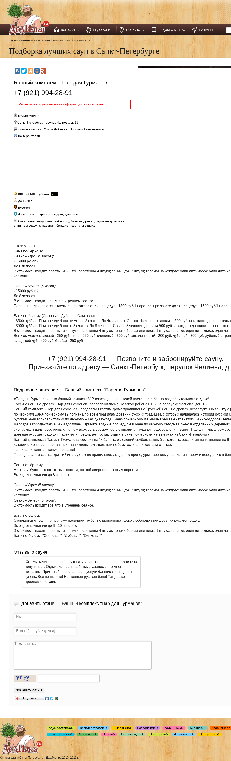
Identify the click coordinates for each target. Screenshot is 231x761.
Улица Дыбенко (55, 129)
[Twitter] (24, 71)
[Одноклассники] (30, 71)
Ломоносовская (29, 129)
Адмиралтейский (61, 728)
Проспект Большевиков (86, 129)
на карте (206, 30)
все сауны (70, 30)
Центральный (210, 734)
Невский (109, 734)
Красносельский (61, 734)
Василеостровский (93, 728)
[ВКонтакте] (17, 71)
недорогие (102, 30)
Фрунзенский (183, 734)
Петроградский (132, 734)
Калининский (174, 728)
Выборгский (122, 728)
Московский (87, 734)
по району (135, 30)
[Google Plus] (43, 71)
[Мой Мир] (37, 71)
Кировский (197, 728)
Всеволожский (147, 728)
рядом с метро (171, 30)
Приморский (159, 734)
